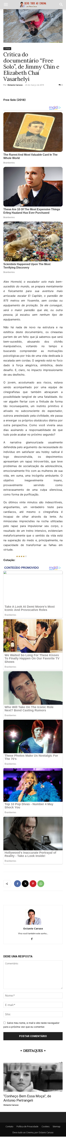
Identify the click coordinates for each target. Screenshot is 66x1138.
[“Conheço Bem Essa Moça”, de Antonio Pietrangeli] (33, 1077)
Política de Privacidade (27, 1126)
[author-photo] (33, 923)
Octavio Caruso (15, 85)
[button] (5, 4)
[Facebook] (17, 883)
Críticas (7, 48)
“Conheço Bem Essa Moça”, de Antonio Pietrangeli (27, 1098)
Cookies (45, 1126)
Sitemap (56, 1126)
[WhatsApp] (40, 883)
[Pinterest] (33, 883)
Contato (9, 1126)
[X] (25, 883)
